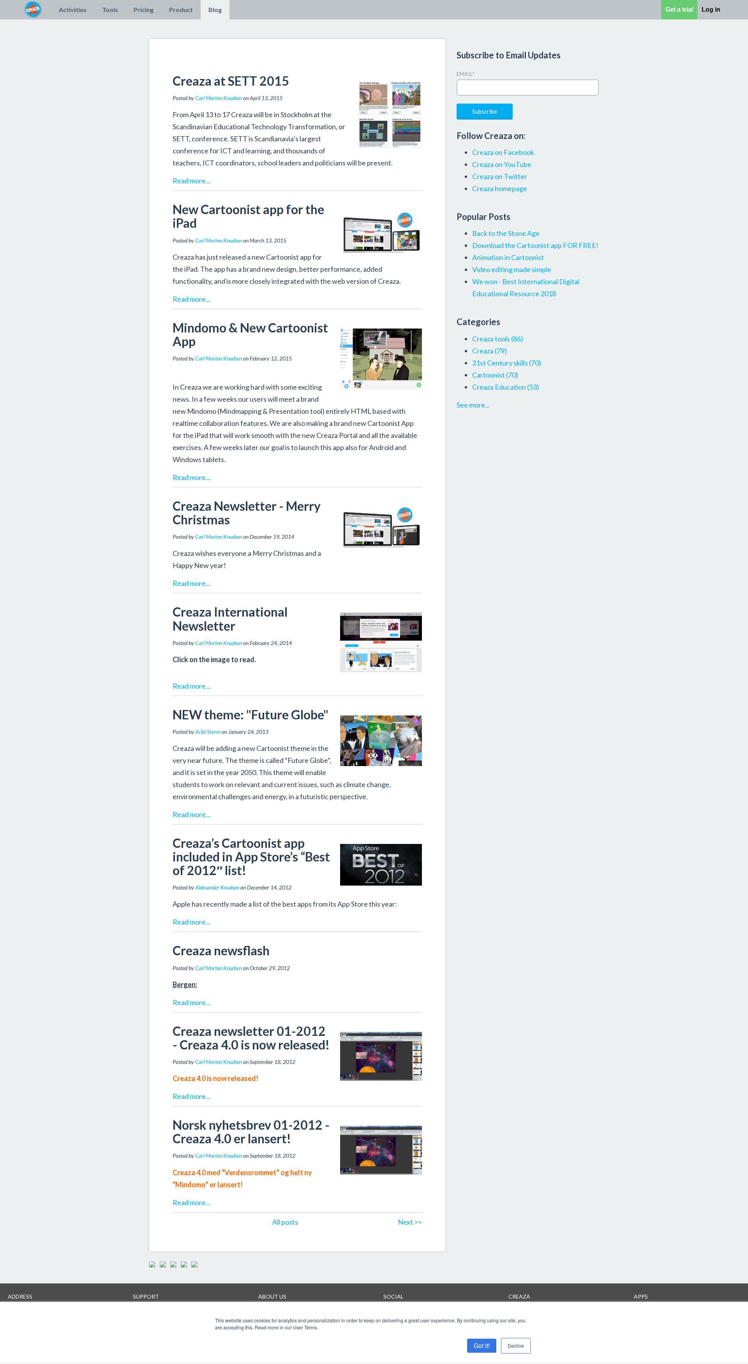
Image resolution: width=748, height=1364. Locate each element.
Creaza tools (497, 338)
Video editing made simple (511, 269)
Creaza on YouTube (501, 164)
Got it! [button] (482, 1345)
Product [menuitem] (181, 9)
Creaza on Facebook (503, 152)
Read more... (191, 180)
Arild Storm (208, 731)
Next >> (410, 1222)
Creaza (489, 350)
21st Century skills (506, 363)
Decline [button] (516, 1345)
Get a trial (679, 9)
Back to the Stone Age (506, 233)
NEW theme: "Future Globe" (250, 714)
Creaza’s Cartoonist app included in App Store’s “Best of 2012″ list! (251, 856)
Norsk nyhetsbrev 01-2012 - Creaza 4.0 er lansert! (251, 1131)
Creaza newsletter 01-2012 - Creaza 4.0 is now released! (251, 1037)
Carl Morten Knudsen (218, 98)
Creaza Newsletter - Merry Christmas (247, 512)
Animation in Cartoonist (508, 257)
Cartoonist (495, 375)
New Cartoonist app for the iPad (248, 216)
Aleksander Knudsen (217, 887)
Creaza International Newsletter (230, 618)
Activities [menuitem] (72, 9)
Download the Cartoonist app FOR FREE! (535, 245)
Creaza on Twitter (499, 176)
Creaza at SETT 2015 (231, 80)
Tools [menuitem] (110, 9)
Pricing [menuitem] (143, 9)
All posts (285, 1222)
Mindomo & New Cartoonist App (250, 334)
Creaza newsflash (221, 950)
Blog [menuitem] (215, 9)
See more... (473, 405)
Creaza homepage (499, 188)
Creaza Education (505, 387)
